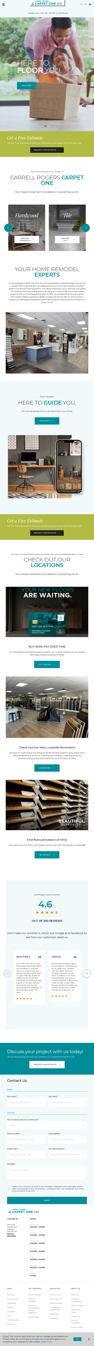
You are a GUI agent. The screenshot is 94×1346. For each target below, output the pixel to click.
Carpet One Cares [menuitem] (76, 1311)
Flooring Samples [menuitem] (32, 1300)
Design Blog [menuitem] (33, 1317)
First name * (12, 1096)
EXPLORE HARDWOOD (24, 239)
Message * (11, 1164)
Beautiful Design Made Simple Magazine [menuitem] (33, 1309)
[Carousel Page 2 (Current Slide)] (48, 126)
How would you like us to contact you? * (23, 1119)
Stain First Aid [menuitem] (55, 1299)
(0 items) (90, 4)
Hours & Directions (11, 1235)
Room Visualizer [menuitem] (35, 1295)
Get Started (45, 664)
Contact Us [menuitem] (75, 1316)
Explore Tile (65, 239)
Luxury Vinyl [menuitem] (12, 1299)
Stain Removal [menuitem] (56, 1295)
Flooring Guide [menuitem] (56, 1303)
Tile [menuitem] (8, 1316)
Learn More (44, 768)
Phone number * (14, 1133)
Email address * (54, 1133)
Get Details (44, 855)
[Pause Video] (80, 493)
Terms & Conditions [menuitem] (75, 1322)
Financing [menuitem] (11, 1324)
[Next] (87, 80)
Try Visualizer (28, 89)
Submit (47, 1200)
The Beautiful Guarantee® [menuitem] (55, 1308)
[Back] (7, 80)
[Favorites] (85, 4)
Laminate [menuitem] (11, 1312)
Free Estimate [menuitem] (13, 1320)
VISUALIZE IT (44, 421)
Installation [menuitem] (54, 1318)
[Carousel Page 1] (45, 126)
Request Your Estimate (45, 150)
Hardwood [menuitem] (11, 1303)
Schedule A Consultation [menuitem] (76, 1300)
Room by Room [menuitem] (77, 1306)
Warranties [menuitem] (54, 1314)
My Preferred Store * (56, 1149)
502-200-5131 (63, 13)
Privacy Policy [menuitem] (77, 1327)
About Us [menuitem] (75, 1295)
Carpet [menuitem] (10, 1307)
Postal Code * (12, 1149)
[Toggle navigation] (3, 4)
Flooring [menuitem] (10, 1295)
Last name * (53, 1096)
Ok (77, 1339)
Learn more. (46, 1342)
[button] (81, 4)
